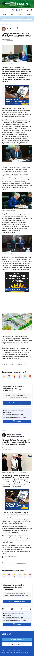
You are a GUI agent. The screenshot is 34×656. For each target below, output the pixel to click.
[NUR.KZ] (17, 10)
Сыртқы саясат (21, 14)
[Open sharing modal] (21, 609)
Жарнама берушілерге (17, 644)
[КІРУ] (31, 10)
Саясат (4, 14)
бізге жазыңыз (21, 364)
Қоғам (3, 430)
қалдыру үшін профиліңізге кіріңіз (19, 396)
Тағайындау (30, 14)
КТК (13, 486)
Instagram (18, 421)
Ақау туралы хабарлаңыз (17, 639)
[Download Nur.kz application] (17, 4)
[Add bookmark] (30, 609)
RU (28, 10)
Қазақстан (12, 14)
